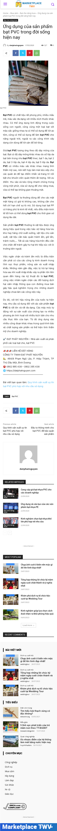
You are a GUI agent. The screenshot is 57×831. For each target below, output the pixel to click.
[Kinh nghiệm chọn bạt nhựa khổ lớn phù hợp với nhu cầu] (10, 522)
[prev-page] (5, 533)
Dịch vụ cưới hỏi (26, 655)
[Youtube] (51, 827)
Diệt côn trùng (26, 708)
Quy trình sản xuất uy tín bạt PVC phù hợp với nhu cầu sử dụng (15, 430)
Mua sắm (14, 13)
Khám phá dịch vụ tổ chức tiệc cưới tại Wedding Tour (36, 690)
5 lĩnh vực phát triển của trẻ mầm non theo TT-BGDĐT (35, 726)
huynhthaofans (25, 745)
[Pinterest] (30, 53)
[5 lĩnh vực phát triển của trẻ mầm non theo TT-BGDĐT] (10, 727)
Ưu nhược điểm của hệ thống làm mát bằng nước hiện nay (35, 741)
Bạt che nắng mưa (28, 13)
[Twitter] (23, 53)
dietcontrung (25, 717)
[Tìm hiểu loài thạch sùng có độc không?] (10, 712)
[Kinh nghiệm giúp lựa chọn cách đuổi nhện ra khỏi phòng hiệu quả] (10, 614)
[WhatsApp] (37, 53)
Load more (27, 625)
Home (5, 13)
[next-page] (10, 533)
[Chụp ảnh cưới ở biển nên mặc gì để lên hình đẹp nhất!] (10, 568)
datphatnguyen (16, 45)
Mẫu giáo (24, 722)
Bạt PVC (15, 396)
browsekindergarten (27, 731)
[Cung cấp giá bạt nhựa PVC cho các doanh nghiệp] (10, 493)
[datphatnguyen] (5, 45)
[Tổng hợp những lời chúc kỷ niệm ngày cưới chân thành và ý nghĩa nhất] (10, 583)
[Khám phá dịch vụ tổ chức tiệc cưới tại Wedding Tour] (10, 599)
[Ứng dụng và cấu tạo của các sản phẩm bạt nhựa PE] (10, 508)
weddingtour (24, 664)
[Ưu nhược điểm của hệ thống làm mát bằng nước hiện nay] (10, 741)
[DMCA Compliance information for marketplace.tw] (15, 809)
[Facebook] (16, 53)
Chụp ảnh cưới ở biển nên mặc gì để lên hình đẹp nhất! (36, 660)
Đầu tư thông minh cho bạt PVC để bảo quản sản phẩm (42, 430)
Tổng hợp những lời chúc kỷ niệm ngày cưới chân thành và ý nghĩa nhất (37, 583)
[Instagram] (40, 827)
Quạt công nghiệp (27, 736)
